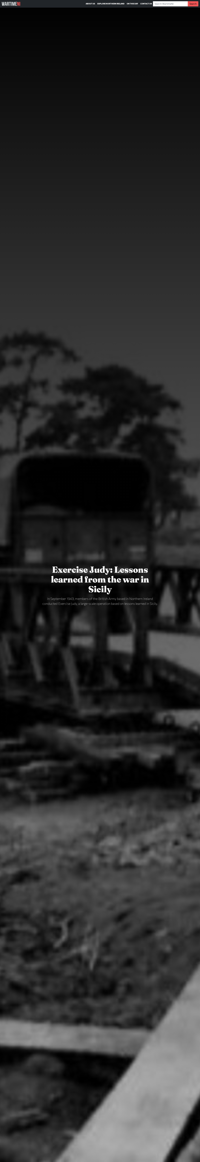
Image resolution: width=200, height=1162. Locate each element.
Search (193, 3)
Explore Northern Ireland (110, 4)
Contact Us (146, 4)
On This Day (132, 4)
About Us (90, 4)
